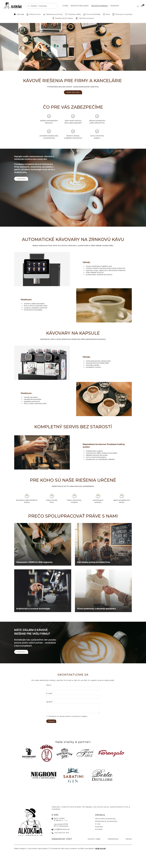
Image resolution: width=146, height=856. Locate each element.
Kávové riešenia (99, 6)
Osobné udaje (94, 839)
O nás (65, 6)
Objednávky (113, 839)
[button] (142, 6)
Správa (49, 702)
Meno (48, 685)
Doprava (99, 827)
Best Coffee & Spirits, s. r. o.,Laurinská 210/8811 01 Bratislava (61, 822)
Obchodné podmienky (105, 819)
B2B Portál (100, 848)
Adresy (129, 839)
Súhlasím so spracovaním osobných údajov (68, 716)
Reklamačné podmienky (106, 821)
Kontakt (115, 6)
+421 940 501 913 (61, 833)
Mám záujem (73, 92)
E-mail (49, 693)
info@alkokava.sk (62, 829)
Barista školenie (80, 6)
